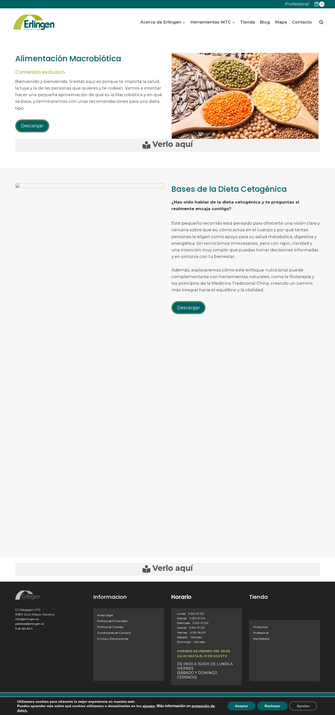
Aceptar (241, 706)
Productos (260, 627)
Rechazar (272, 706)
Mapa (281, 22)
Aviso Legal (105, 615)
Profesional (297, 3)
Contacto (302, 22)
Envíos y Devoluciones (112, 638)
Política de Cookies (110, 627)
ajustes (148, 706)
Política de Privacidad (112, 621)
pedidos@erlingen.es (29, 624)
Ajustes (303, 706)
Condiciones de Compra (114, 633)
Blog (265, 22)
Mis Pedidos (261, 638)
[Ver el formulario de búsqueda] (321, 22)
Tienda (247, 22)
